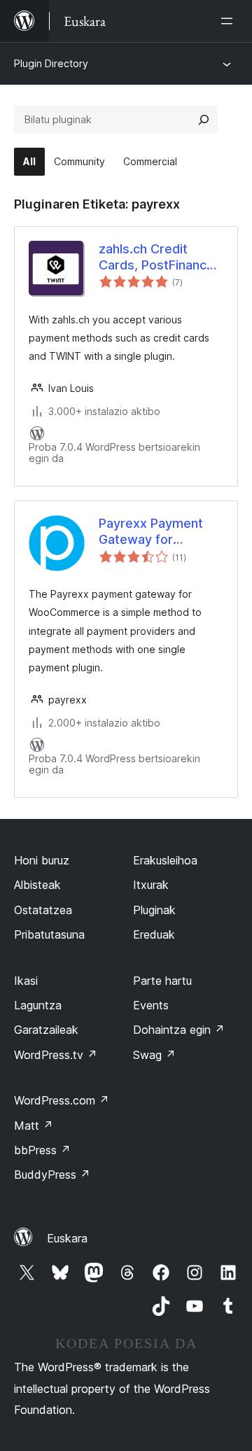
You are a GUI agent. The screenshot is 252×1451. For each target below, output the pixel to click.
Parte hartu (162, 981)
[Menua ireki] (229, 21)
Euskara (67, 1238)
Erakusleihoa (165, 860)
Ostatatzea (43, 910)
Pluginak (154, 910)
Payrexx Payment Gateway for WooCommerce (151, 532)
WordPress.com (61, 1100)
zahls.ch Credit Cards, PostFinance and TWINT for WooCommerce (156, 257)
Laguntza (38, 1005)
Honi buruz (41, 860)
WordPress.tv (55, 1055)
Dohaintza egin (179, 1030)
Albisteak (37, 885)
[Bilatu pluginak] (204, 120)
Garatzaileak (46, 1030)
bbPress (42, 1150)
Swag (154, 1055)
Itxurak (151, 885)
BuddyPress (52, 1175)
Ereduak (154, 934)
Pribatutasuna (49, 934)
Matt (33, 1126)
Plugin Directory (51, 63)
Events (151, 1005)
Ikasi (26, 981)
